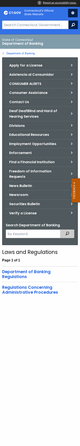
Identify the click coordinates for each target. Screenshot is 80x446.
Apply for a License (25, 65)
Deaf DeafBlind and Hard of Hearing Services (33, 113)
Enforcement (20, 152)
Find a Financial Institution (32, 162)
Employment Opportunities (32, 143)
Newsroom (18, 194)
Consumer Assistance (28, 92)
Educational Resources (29, 134)
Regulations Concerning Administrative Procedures (30, 289)
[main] (40, 240)
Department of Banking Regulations (26, 274)
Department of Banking (20, 53)
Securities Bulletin (24, 204)
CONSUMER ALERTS (25, 83)
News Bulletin (20, 185)
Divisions (17, 125)
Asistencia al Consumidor (31, 74)
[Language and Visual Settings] (73, 13)
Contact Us (19, 101)
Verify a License (23, 213)
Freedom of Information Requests (30, 174)
